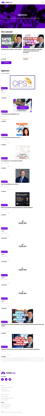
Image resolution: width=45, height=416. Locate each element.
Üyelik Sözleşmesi (4, 389)
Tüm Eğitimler (6, 62)
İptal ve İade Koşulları (4, 399)
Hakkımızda (3, 385)
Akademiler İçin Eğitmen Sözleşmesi (7, 398)
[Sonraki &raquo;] (42, 359)
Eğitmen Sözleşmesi (4, 396)
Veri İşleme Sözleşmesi (5, 394)
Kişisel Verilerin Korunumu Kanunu (7, 387)
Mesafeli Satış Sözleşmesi (5, 390)
